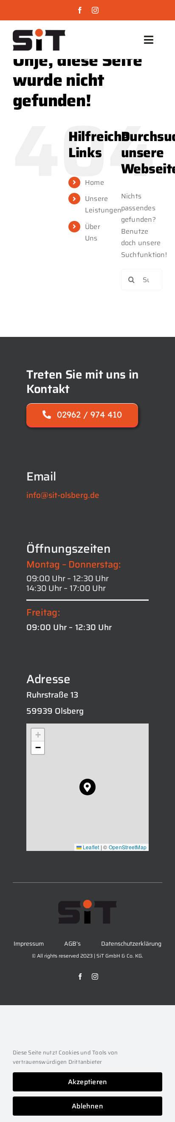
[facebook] (79, 10)
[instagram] (95, 10)
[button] (87, 787)
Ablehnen (87, 1106)
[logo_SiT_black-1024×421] (39, 32)
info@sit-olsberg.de (62, 495)
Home (94, 182)
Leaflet (90, 847)
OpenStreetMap (128, 847)
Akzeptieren (87, 1082)
